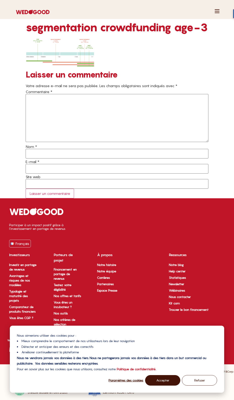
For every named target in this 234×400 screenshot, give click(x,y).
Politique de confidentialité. (136, 369)
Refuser (199, 380)
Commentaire (39, 92)
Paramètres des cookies (126, 380)
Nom (31, 146)
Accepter (162, 380)
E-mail (32, 162)
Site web (33, 177)
